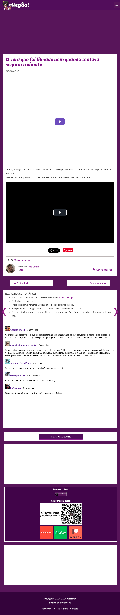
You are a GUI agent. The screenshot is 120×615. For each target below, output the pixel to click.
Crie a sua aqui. (66, 297)
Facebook (46, 608)
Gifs (22, 270)
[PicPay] (61, 532)
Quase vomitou (22, 260)
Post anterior (22, 283)
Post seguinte (98, 283)
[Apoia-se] (47, 532)
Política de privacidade (60, 602)
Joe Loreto (34, 266)
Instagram (63, 608)
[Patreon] (75, 532)
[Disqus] (60, 361)
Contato (74, 608)
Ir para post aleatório (61, 436)
